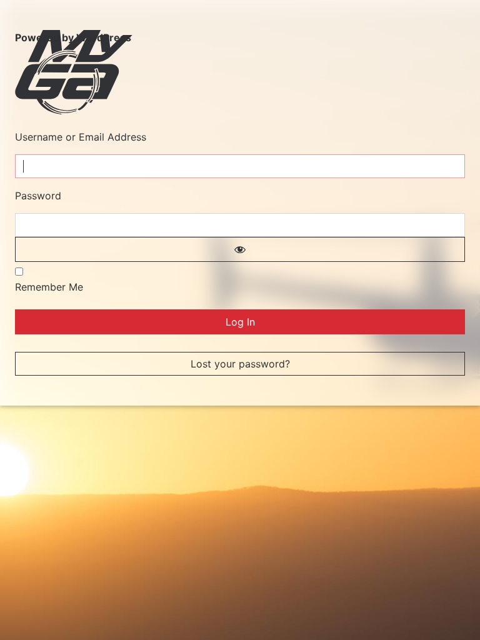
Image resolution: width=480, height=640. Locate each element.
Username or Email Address (80, 137)
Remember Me (49, 287)
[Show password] (240, 249)
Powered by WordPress (73, 37)
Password (38, 195)
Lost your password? (240, 364)
